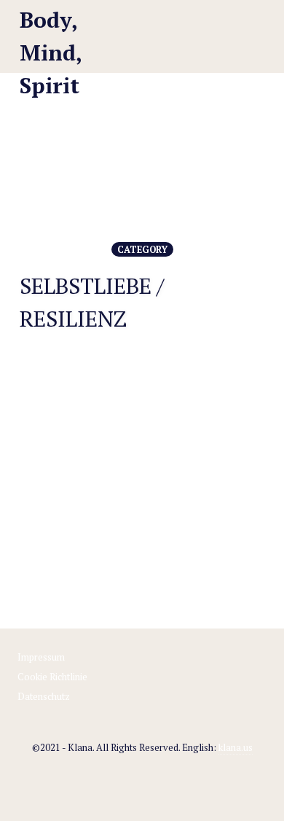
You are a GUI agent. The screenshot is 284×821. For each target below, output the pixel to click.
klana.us (235, 747)
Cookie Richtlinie (52, 676)
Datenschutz (43, 696)
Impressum (41, 657)
